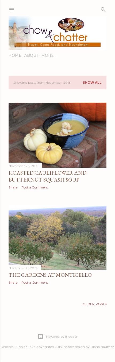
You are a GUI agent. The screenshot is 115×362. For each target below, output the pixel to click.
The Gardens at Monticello (50, 274)
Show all (92, 83)
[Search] (103, 8)
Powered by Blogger (62, 337)
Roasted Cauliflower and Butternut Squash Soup (47, 176)
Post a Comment (34, 187)
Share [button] (13, 187)
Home (15, 55)
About (31, 55)
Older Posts (94, 304)
